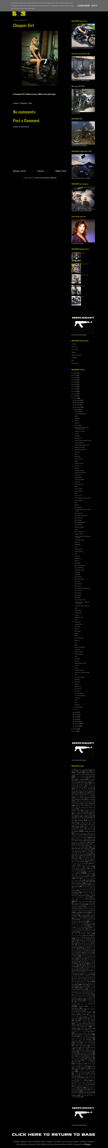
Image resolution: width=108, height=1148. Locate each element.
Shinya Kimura (89, 1011)
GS (82, 880)
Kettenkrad (74, 913)
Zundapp (84, 1095)
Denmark (74, 837)
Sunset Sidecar (78, 425)
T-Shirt (93, 1044)
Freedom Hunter (79, 534)
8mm (76, 702)
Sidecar (74, 1014)
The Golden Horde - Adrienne (82, 605)
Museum (91, 957)
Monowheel (76, 947)
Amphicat (89, 781)
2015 (74, 398)
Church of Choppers (76, 355)
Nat (82, 960)
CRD (73, 829)
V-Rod (84, 1070)
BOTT (89, 799)
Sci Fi (92, 1004)
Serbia (88, 1009)
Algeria (73, 781)
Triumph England (79, 693)
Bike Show (84, 793)
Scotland (91, 1006)
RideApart (76, 992)
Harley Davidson (77, 883)
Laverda (87, 919)
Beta (83, 791)
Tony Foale (76, 1057)
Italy (84, 904)
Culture (90, 829)
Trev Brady (86, 1060)
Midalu (79, 943)
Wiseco (76, 1086)
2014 (74, 729)
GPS (89, 876)
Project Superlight (90, 978)
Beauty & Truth (78, 513)
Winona (81, 1084)
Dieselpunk (77, 572)
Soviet (93, 1022)
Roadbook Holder (81, 993)
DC (76, 836)
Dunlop (73, 850)
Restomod (74, 989)
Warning (74, 1080)
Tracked (90, 1058)
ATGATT (81, 785)
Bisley (73, 794)
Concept (77, 826)
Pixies (92, 973)
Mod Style (77, 679)
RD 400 (77, 665)
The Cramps (82, 1051)
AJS (79, 779)
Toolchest (83, 1057)
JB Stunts (78, 907)
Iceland (78, 897)
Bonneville (89, 797)
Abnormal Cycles (79, 518)
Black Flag (88, 794)
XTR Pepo (74, 344)
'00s (73, 769)
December (77, 400)
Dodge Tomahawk (77, 845)
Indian (93, 901)
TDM (76, 1049)
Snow (75, 1020)
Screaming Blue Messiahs (88, 1008)
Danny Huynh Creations (78, 834)
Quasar (91, 983)
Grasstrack (85, 878)
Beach (86, 790)
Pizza (73, 974)
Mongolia (93, 946)
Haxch (79, 884)
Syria (84, 1044)
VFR (75, 1073)
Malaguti (78, 930)
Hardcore (83, 253)
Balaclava (74, 790)
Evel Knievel (85, 857)
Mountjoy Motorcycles (90, 954)
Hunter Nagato (78, 500)
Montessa (91, 947)
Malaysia (84, 930)
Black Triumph (78, 520)
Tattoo (92, 1047)
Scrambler (75, 1008)
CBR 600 (79, 817)
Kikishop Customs (83, 913)
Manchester (90, 930)
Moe (80, 946)
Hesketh (76, 888)
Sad (72, 1002)
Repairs (84, 987)
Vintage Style (78, 610)
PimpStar (87, 973)
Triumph (77, 433)
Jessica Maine (90, 907)
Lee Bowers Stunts (79, 540)
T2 (79, 1045)
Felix (84, 860)
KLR (86, 915)
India (87, 901)
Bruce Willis (85, 802)
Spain (80, 1023)
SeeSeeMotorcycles (78, 1009)
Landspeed (74, 919)
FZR (84, 869)
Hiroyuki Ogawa (75, 889)
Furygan (73, 869)
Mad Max (82, 929)
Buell (93, 804)
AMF (84, 781)
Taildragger (77, 544)
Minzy (87, 944)
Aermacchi (77, 776)
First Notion (74, 863)
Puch (80, 981)
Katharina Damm (79, 463)
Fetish (88, 860)
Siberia (73, 1012)
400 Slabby (77, 597)
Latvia (81, 919)
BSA (91, 802)
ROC (85, 995)
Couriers (81, 828)
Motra (81, 954)
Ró (81, 992)
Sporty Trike (78, 581)
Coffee (78, 824)
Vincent (90, 1074)
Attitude (74, 787)
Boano (76, 797)
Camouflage (92, 812)
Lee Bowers (78, 922)
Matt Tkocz (75, 933)
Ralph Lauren (78, 686)
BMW (93, 796)
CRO (78, 829)
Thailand (74, 1051)
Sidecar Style (78, 593)
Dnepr (93, 844)
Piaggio (73, 973)
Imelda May (81, 901)
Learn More (84, 6)
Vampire (91, 1070)
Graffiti (77, 878)
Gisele (76, 619)
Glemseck (89, 873)
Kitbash (74, 915)
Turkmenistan (86, 1065)
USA (73, 1070)
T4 (86, 1045)
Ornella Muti (78, 967)
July (76, 712)
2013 (74, 731)
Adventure (78, 774)
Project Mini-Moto (88, 977)
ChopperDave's (91, 820)
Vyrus (85, 1077)
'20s (82, 769)
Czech (79, 833)
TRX (89, 1063)
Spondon (74, 1026)
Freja (76, 547)
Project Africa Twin (82, 975)
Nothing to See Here (80, 447)
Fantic (73, 860)
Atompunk (90, 785)
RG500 (85, 991)
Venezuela (87, 1071)
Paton (75, 971)
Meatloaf (80, 935)
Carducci (75, 814)
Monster (84, 947)
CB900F (90, 816)
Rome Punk (77, 482)
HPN (84, 892)
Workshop (79, 1088)
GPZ (93, 877)
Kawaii (77, 912)
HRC (89, 892)
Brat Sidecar (78, 558)
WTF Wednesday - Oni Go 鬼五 (82, 498)
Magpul (91, 929)
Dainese (91, 833)
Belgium (73, 791)
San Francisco (89, 1002)
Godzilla (80, 875)
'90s (93, 771)
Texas (85, 1050)
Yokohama (92, 1091)
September (78, 407)
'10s (78, 769)
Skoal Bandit (90, 1017)
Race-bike (75, 984)
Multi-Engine (84, 957)
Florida (83, 865)
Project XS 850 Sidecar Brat (82, 445)
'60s (75, 771)
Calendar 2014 (76, 810)
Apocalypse (84, 782)
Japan (80, 906)
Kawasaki (85, 912)
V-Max (79, 1070)
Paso (94, 970)
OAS (85, 966)
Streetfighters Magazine (81, 1033)
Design (93, 837)
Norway (91, 964)
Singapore (84, 1016)
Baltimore (81, 790)
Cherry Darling (78, 549)
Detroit (76, 839)
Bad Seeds (78, 788)
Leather (83, 921)
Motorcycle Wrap (88, 953)
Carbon (87, 813)
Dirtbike (92, 842)
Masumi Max (83, 932)
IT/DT (79, 904)
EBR (89, 850)
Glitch (73, 875)
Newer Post (19, 171)
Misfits (76, 461)
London (85, 924)
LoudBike (80, 926)
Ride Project (78, 631)
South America (83, 1022)
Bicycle (93, 791)
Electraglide (80, 854)
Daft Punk (85, 833)
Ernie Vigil (92, 856)
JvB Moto (82, 910)
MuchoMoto (90, 956)
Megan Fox (78, 937)
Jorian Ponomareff (86, 909)
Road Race (88, 992)
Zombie (74, 1095)
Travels (79, 1060)
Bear (92, 790)
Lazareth (93, 919)
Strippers (76, 1034)
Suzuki (93, 1041)
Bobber (82, 797)
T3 (82, 1045)
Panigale (77, 505)
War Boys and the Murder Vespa (83, 440)
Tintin (73, 1054)
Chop (76, 553)
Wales (89, 1077)
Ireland (73, 904)
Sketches (81, 1017)
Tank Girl (85, 1047)
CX (84, 831)
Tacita (92, 1045)
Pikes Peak (79, 973)
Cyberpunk (91, 831)
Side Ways (77, 691)
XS (87, 1089)
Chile (92, 819)
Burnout (86, 807)
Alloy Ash (77, 560)
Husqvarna (83, 895)
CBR (73, 817)
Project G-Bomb (77, 977)
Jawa (73, 907)
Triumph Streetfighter (80, 695)
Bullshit (73, 807)
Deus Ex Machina (84, 839)
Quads (85, 983)
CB (84, 816)
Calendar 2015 (88, 810)
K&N (87, 910)
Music (73, 959)
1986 (82, 296)
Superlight (88, 1039)
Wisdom (93, 1084)
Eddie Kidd (87, 851)
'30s (86, 769)
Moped (80, 948)
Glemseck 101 (78, 507)
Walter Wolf (90, 1079)
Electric (86, 854)
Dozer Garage (92, 845)
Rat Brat (77, 661)
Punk (89, 981)
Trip (81, 1062)
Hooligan (90, 891)
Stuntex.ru (90, 1036)
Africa (84, 777)
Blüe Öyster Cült (85, 796)
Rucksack (75, 1000)
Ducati (89, 848)
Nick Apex (79, 963)
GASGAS (75, 871)
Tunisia (73, 1065)
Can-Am (76, 813)
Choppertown (77, 822)
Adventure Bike (90, 774)
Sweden (78, 1042)
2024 (74, 377)
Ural (81, 1068)
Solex (88, 1020)
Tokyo (73, 1056)
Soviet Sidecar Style (79, 570)
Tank (78, 1047)
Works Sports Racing (80, 565)
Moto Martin (75, 951)
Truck (82, 1063)
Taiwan (73, 1047)
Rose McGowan (89, 997)
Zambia (73, 1093)
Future (79, 869)
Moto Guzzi (89, 950)
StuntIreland (83, 1038)
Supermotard (75, 1041)
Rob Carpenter (91, 993)
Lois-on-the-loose (77, 924)
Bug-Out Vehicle (80, 805)
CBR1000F (87, 817)
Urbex (92, 1068)
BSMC (73, 804)
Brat (94, 799)
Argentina (81, 784)
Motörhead (74, 954)
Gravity (91, 878)
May (76, 717)
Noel (77, 964)
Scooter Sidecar (78, 489)
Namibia (77, 960)
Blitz (94, 794)
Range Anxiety (83, 986)
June (76, 714)
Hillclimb (91, 888)
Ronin (76, 502)
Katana (92, 910)
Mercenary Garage (89, 937)
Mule (78, 957)
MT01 (83, 956)
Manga (74, 932)
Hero (93, 886)
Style (89, 1038)
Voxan (75, 1077)
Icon (87, 897)
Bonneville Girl (78, 595)
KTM (82, 916)
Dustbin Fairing (81, 850)
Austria (88, 787)
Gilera (87, 871)
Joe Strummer (75, 909)
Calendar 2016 (75, 812)
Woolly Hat (82, 1086)
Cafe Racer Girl (78, 524)
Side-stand (81, 1012)
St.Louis (83, 1028)
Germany (80, 871)
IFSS (80, 899)
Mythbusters (90, 959)
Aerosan (84, 776)
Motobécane (83, 951)
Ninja (85, 963)
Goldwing (74, 876)
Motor (79, 953)
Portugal (74, 975)
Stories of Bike (80, 1031)
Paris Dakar (87, 970)
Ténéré (79, 1050)
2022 (74, 382)
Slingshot (84, 1019)
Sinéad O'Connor (76, 1016)
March (76, 721)
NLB (72, 964)
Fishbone (81, 863)
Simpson (83, 1014)
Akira (76, 493)
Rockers (90, 995)
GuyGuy (79, 881)
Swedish (85, 1042)
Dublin (75, 848)
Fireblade (91, 861)
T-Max (88, 1044)
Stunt (89, 1034)
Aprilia (93, 782)
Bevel (87, 791)
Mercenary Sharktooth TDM (87, 940)
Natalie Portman (89, 960)
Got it (94, 6)
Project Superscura (78, 980)
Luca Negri (77, 658)
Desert (85, 837)
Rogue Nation (78, 477)
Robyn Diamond (78, 995)
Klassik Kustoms (79, 707)
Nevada (82, 961)
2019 (74, 389)
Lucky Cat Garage (79, 927)
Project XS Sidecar (90, 980)
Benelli (78, 791)
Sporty (76, 608)
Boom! (73, 799)
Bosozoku (81, 799)
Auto (93, 787)
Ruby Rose (92, 999)
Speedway (90, 1025)
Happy (90, 881)
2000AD (88, 772)
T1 (74, 1045)
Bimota (91, 793)
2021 (74, 384)
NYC (80, 966)
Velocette (81, 1071)
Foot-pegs (90, 865)
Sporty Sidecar (78, 576)
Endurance (77, 856)
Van (73, 1071)
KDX (92, 912)
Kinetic (91, 913)
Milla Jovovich (87, 943)
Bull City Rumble (79, 652)
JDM (83, 907)
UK (86, 1066)
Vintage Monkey (85, 1076)
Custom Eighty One (79, 442)
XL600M (82, 1089)
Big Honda (76, 793)
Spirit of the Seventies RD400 (82, 672)
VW (79, 1077)
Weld (76, 645)
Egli (79, 853)
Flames (87, 863)
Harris (87, 883)
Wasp (80, 1080)
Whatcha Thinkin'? (81, 1082)
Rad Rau (77, 420)
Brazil (76, 801)
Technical (74, 1050)
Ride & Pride (92, 991)
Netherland (74, 961)
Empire (93, 854)
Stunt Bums (83, 1036)
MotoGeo (74, 953)
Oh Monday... (78, 418)
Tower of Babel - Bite (80, 599)
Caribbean (81, 814)
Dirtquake (77, 844)
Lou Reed (74, 926)
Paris (80, 970)
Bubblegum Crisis (79, 617)
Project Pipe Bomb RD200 (78, 978)
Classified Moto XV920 (80, 663)
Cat (79, 816)
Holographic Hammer (87, 889)
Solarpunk (83, 1020)
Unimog (76, 1068)
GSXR (87, 880)
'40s (90, 769)
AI (74, 779)
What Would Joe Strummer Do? (83, 588)
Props (75, 981)
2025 (74, 375)
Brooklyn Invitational (88, 801)
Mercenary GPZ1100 (80, 939)
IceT (83, 897)
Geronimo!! (77, 681)
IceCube (73, 897)
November (77, 402)
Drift (94, 847)
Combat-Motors (91, 824)
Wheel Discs (92, 1082)
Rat (73, 987)
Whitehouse (90, 1083)
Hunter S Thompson (90, 894)
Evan (76, 857)
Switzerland (78, 1044)
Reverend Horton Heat (77, 991)
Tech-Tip (91, 1049)
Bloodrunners (76, 796)
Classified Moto (78, 491)
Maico (73, 930)
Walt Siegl (82, 1079)
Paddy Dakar (82, 969)
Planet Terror (78, 495)
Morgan (86, 948)
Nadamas (77, 640)
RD (79, 987)
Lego (84, 922)
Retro (82, 989)
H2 (84, 881)
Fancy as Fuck (78, 590)
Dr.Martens (76, 847)
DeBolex (91, 836)
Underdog (77, 704)
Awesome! (77, 574)
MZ (72, 960)
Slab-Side (74, 1019)
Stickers (83, 1029)
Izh (89, 904)
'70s (80, 771)
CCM (78, 819)
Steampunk (74, 1029)
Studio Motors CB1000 (80, 449)
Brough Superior (76, 802)
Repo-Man (90, 987)
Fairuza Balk (90, 858)
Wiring (86, 1084)
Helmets (77, 615)
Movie (75, 956)
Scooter (81, 1006)
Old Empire (90, 966)
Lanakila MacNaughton (80, 413)
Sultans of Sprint (77, 1039)
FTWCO (84, 868)
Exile (83, 858)
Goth (84, 876)
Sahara (79, 1002)
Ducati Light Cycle (79, 484)
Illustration (90, 899)
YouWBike (74, 357)
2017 (74, 393)
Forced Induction (76, 867)
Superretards (85, 1041)
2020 (74, 386)
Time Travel (89, 1053)
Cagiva (81, 809)
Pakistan (91, 969)
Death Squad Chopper (80, 522)
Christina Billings (79, 411)
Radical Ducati (91, 984)
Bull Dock (90, 805)
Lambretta (76, 918)
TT (92, 1063)
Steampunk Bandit (79, 479)
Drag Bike (84, 847)
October (77, 404)
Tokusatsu (89, 1054)
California (83, 812)
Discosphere (86, 844)
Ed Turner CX (78, 688)
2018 (74, 391)
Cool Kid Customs (88, 826)
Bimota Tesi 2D (85, 263)
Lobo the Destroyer (79, 470)
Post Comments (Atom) (45, 178)
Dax (72, 836)
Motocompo (90, 951)
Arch (75, 784)
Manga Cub (77, 456)
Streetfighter (90, 1031)
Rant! (91, 986)
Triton (86, 1062)
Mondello (86, 946)
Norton (84, 964)
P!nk (75, 969)
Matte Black (85, 933)
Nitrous (91, 963)
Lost (91, 924)
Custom (75, 831)
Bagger (85, 788)
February (77, 723)
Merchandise (78, 941)
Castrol (87, 814)
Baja (91, 788)
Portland (90, 974)
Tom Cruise (82, 1056)
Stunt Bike (74, 1036)
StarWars (89, 1028)
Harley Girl (77, 436)
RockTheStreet (75, 996)
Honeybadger (83, 891)
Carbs (93, 813)
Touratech (74, 1058)
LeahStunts (76, 921)
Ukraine (93, 1066)
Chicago (87, 819)
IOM (92, 903)
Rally (74, 986)
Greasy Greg (75, 346)
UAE (82, 1066)
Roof (83, 997)
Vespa (93, 1071)
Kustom (89, 916)
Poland (78, 974)
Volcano (93, 1076)
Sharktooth (77, 1011)
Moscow (81, 950)
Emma (76, 668)
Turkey (78, 1065)
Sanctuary (74, 1004)
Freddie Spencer (76, 868)
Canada (81, 813)
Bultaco (79, 807)
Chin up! (77, 454)
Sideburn (74, 352)
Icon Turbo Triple (79, 567)
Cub (83, 829)
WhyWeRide (74, 1084)
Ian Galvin (91, 895)
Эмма (76, 416)
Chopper (23, 103)
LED (72, 922)
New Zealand (90, 961)
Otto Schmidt (92, 967)
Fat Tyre (79, 860)
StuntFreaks (74, 1038)
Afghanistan (78, 777)
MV (80, 959)
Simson (91, 1014)
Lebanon (91, 921)
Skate (90, 1016)
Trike (75, 1062)
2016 (74, 396)
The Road (89, 1051)
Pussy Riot (74, 983)
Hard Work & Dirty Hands (81, 515)
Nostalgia (74, 966)
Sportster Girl (84, 274)
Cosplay (73, 828)
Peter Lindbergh (89, 971)
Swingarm (92, 1042)
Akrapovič (91, 779)
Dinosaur (84, 842)
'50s (94, 769)
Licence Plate (92, 922)
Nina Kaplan (78, 563)
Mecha (76, 486)
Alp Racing (79, 781)
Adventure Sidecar (79, 527)
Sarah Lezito (84, 1004)
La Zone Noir (75, 349)
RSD (82, 999)
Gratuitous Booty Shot (80, 472)
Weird (86, 1080)
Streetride (92, 1033)
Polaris (84, 974)
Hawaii (74, 884)
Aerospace (91, 776)
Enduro (85, 856)
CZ (76, 833)
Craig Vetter (90, 828)
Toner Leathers (91, 1056)
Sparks (76, 635)
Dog (85, 845)
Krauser (77, 916)
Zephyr (79, 1093)
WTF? (74, 1089)
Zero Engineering (88, 1093)
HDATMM (93, 884)
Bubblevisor (86, 804)
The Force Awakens (80, 677)
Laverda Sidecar (79, 551)
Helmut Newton (86, 886)
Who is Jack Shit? (79, 654)
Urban (86, 1068)
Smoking (93, 1019)
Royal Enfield (75, 999)
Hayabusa (85, 884)
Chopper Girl (78, 475)
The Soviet (74, 1053)
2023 (74, 379)
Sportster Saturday (79, 579)
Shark (93, 1009)
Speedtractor (82, 1025)
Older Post (60, 171)
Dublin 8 (82, 848)
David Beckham (89, 834)
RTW (87, 999)
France (88, 867)
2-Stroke (78, 772)
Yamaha (76, 1091)
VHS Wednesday (82, 1073)
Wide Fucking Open (79, 531)
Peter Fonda (81, 971)
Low (76, 642)
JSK (77, 910)
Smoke (83, 285)
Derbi (79, 837)
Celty (76, 700)
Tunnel (76, 529)
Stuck (83, 1034)
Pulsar (84, 981)
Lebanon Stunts (79, 624)
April (76, 719)
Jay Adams (77, 698)
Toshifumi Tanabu (79, 670)
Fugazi (91, 868)
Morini (92, 948)
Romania (78, 997)
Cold (83, 824)
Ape (76, 782)
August (77, 409)
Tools (90, 1057)
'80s (87, 771)
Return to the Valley (80, 647)
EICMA (89, 853)
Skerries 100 (74, 1017)
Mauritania (74, 935)
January (77, 726)
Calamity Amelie (89, 809)
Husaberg (76, 895)
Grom (77, 880)
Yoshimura (76, 1092)
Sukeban (77, 633)
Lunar (87, 927)
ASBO (86, 784)
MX (84, 959)
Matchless (90, 932)
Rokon (81, 996)
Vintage (74, 1076)
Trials (93, 1060)
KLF (82, 915)
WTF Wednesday (79, 638)
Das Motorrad (78, 438)
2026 (74, 373)
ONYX (73, 967)
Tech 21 (83, 1049)
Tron (77, 1063)
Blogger (87, 1144)
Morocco (74, 950)
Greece (73, 880)
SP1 (76, 1023)
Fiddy (93, 860)
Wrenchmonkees (91, 1087)
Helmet (76, 886)
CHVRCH (74, 823)
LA (94, 916)
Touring (81, 1058)
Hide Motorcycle (83, 888)
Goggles (88, 875)
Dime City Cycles (76, 842)
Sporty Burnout (78, 583)
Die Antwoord (80, 840)
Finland (75, 861)
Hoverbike (75, 892)
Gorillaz (79, 876)
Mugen (73, 957)
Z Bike (90, 1092)
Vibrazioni (92, 1073)
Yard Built (85, 1091)
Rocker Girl (77, 649)
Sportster (83, 1027)
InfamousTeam (85, 903)
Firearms (82, 861)
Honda (74, 891)
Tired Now (80, 1054)
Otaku (84, 967)
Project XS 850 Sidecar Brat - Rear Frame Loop (82, 428)
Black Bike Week (81, 794)
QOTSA (80, 983)
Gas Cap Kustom (91, 869)
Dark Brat (77, 556)
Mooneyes (74, 948)
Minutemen (80, 944)
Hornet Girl (77, 626)
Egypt (83, 853)
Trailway (73, 1060)
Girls (30, 103)
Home (40, 171)
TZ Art (76, 674)
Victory (76, 1074)
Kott (73, 916)
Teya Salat (90, 1050)
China (73, 820)
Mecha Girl (77, 542)
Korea (91, 915)
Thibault (82, 1053)
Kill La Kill (77, 423)
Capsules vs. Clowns (80, 431)
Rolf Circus (87, 996)
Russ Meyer (88, 1000)
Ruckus (81, 1000)
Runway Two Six (79, 459)
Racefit (84, 984)
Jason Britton (90, 906)
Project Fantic (91, 975)
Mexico (86, 941)
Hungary (81, 894)
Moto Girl (77, 628)
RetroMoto (91, 989)
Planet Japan (75, 363)
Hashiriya (93, 883)
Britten (80, 801)
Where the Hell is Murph (80, 1083)
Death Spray (83, 836)
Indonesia (76, 903)
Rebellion (77, 468)
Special (87, 1023)
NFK (73, 360)
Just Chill (77, 465)
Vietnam (83, 1074)
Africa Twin (92, 777)
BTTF (78, 804)
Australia (81, 787)
